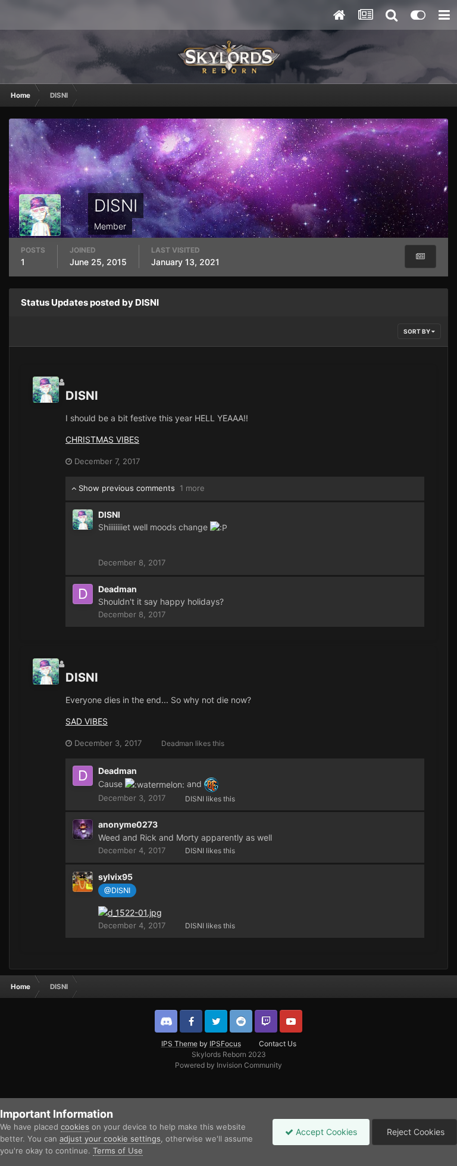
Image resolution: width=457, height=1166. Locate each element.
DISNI (81, 395)
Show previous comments (140, 488)
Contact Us (277, 1043)
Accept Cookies (325, 1132)
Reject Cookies (414, 1132)
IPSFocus (225, 1043)
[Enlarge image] (130, 912)
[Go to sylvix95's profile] (83, 882)
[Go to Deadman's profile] (83, 594)
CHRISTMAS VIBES (102, 439)
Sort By (417, 331)
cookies (75, 1126)
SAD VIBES (86, 721)
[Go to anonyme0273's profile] (83, 829)
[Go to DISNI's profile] (46, 390)
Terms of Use (118, 1150)
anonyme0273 (128, 824)
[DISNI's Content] (420, 256)
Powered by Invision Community (228, 1065)
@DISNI (117, 890)
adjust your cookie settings (110, 1138)
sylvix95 (115, 877)
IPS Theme (179, 1043)
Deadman (117, 589)
